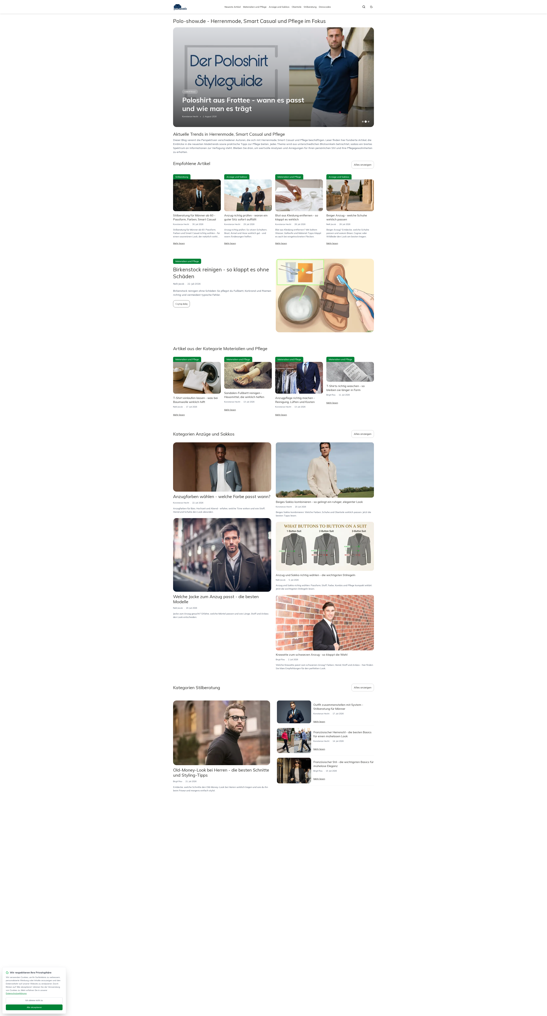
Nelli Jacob (187, 116)
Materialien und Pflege (255, 6)
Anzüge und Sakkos (279, 6)
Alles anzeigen (363, 164)
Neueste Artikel (232, 6)
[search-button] (363, 6)
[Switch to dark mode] (371, 6)
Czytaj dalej (181, 303)
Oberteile (296, 6)
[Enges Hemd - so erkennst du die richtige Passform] (273, 77)
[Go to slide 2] (366, 121)
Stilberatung (310, 6)
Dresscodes (325, 6)
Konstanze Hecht (181, 224)
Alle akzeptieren (34, 1007)
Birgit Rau (330, 395)
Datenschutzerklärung (16, 993)
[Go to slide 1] (363, 121)
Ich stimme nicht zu (34, 1000)
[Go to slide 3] (369, 122)
